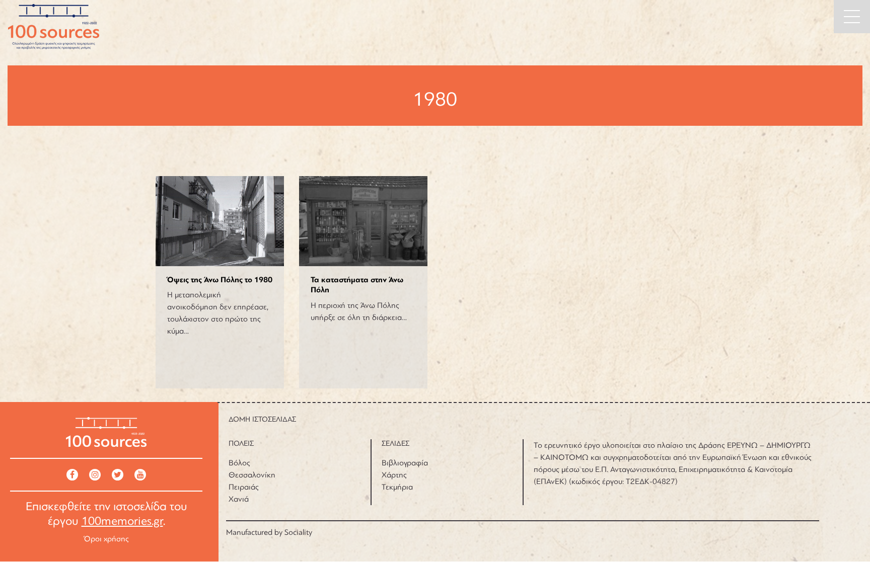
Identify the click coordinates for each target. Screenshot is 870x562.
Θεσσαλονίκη (252, 474)
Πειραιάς (244, 487)
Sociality (298, 532)
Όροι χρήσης (106, 538)
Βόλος (239, 462)
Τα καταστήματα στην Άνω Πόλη (357, 285)
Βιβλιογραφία (405, 462)
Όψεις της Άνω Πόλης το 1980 (219, 279)
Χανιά (239, 499)
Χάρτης (394, 474)
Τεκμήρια (397, 487)
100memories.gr (122, 521)
